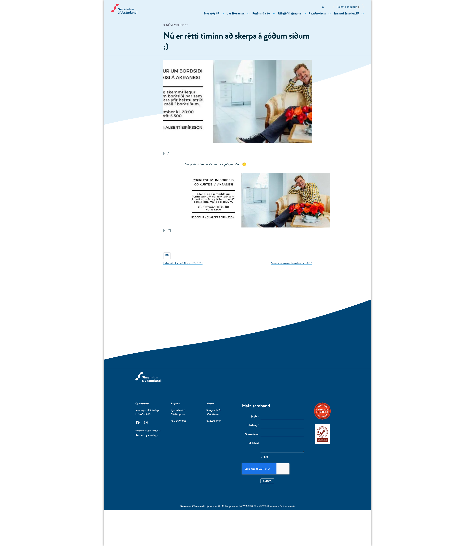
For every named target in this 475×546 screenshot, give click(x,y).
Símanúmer (252, 434)
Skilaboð (254, 443)
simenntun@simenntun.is (147, 431)
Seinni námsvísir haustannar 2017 (291, 263)
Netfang (253, 425)
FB (167, 255)
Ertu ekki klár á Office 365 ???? (183, 263)
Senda (267, 481)
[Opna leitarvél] (323, 7)
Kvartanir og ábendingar (146, 435)
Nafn (255, 417)
